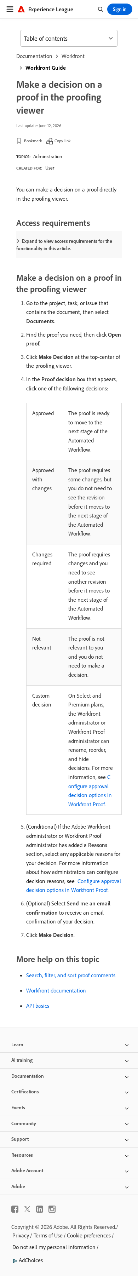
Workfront (73, 55)
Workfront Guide (45, 67)
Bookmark (33, 140)
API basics (37, 1005)
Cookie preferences (89, 1235)
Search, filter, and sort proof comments (70, 975)
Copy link (62, 140)
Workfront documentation (56, 990)
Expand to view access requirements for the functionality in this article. (64, 245)
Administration (47, 156)
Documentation (34, 55)
